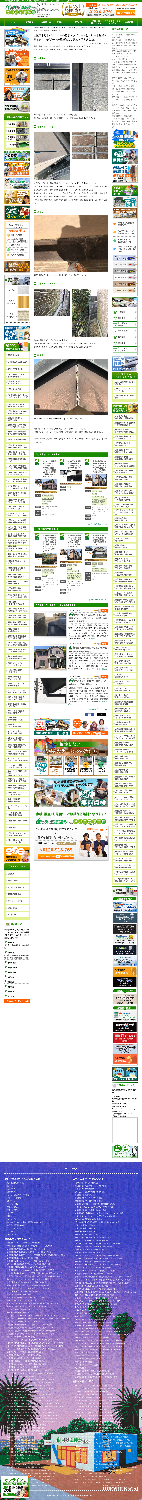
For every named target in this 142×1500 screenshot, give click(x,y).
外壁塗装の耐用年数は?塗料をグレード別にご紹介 (18, 446)
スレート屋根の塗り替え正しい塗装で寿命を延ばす (18, 644)
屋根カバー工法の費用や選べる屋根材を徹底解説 (17, 433)
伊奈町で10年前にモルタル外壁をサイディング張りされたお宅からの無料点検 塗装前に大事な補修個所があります (124, 109)
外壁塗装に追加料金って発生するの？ (122, 444)
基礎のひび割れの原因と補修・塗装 (122, 771)
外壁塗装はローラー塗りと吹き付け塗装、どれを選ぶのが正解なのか (31, 1382)
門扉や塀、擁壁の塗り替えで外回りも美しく (90, 1249)
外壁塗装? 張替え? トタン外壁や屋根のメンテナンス (93, 1274)
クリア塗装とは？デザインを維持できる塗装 (18, 487)
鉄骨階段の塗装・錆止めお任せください (17, 705)
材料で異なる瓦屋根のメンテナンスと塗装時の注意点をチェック (97, 1289)
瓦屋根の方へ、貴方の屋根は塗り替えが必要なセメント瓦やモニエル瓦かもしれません (105, 1292)
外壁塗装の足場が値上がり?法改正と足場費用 (125, 608)
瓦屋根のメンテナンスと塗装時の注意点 (17, 685)
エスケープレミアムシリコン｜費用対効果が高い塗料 (93, 1403)
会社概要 (129, 22)
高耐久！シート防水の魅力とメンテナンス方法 (17, 780)
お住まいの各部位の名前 (17, 439)
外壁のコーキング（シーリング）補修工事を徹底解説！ (94, 1268)
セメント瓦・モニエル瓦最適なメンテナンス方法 (17, 691)
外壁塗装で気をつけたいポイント (17, 562)
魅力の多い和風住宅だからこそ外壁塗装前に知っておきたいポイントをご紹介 (102, 1283)
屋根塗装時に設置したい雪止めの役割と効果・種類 (18, 623)
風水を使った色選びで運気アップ (126, 224)
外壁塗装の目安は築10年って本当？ (14, 382)
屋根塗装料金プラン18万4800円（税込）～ (90, 1201)
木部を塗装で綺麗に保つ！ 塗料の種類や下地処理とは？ (27, 1431)
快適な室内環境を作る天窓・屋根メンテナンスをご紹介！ (95, 1307)
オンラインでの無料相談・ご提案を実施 (124, 417)
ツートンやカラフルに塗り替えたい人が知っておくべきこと (127, 249)
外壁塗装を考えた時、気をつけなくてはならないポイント (27, 1355)
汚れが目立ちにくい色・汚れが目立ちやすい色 (127, 232)
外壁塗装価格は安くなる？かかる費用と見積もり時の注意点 (96, 1216)
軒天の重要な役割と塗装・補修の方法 (15, 589)
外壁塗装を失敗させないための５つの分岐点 (22, 1258)
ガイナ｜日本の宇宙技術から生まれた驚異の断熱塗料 (93, 1425)
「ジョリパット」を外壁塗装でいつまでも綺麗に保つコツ (27, 1397)
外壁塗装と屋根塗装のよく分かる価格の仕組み (91, 1186)
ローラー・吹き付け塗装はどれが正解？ (122, 696)
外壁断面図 (12, 827)
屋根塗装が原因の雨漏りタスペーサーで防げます (17, 651)
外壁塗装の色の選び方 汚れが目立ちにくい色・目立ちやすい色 (29, 1252)
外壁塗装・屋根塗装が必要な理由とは (20, 1294)
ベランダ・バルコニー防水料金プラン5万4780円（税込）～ (96, 1207)
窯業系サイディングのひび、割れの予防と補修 (124, 642)
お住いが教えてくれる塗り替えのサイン (16, 376)
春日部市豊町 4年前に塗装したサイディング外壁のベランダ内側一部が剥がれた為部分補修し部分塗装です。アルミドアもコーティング (124, 121)
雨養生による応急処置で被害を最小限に (124, 764)
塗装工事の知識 (13, 355)
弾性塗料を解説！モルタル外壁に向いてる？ (125, 846)
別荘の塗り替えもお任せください (125, 397)
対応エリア (11, 1216)
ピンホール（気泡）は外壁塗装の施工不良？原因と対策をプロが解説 (31, 1349)
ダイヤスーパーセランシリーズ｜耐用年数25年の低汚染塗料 (96, 1400)
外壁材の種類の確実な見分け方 (121, 519)
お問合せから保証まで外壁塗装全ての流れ (90, 1192)
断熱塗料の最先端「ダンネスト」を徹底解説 (125, 750)
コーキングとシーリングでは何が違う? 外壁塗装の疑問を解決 (29, 1385)
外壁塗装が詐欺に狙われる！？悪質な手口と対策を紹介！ (27, 1364)
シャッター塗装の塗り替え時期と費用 (15, 732)
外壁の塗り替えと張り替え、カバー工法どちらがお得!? (26, 1306)
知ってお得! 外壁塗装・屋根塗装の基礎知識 (22, 1291)
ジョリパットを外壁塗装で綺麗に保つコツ (125, 689)
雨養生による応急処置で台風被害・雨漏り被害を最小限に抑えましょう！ (33, 1443)
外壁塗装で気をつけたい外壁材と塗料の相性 (17, 834)
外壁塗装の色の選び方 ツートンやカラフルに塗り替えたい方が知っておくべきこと (36, 1255)
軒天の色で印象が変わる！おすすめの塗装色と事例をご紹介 (96, 1304)
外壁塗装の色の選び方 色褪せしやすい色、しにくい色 (26, 1249)
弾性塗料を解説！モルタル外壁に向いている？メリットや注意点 (29, 1479)
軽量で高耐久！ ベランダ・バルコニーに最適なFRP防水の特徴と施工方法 (33, 1416)
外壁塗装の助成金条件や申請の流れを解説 (124, 431)
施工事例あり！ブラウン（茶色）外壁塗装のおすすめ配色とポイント (31, 1473)
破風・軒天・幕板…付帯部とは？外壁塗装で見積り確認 (94, 1295)
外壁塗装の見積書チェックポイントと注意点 (125, 465)
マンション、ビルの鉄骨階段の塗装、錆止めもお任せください (97, 1328)
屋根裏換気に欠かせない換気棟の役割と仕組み (17, 787)
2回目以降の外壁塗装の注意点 (122, 546)
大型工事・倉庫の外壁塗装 (84, 1362)
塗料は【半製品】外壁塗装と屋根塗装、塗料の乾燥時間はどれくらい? (31, 1379)
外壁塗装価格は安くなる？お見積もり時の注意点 (18, 412)
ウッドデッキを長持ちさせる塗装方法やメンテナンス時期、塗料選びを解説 (101, 1334)
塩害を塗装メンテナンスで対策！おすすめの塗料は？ (26, 1428)
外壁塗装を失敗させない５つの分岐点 (124, 437)
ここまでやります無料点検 (113, 22)
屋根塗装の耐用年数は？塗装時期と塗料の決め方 (124, 785)
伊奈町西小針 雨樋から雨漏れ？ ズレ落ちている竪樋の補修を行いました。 (125, 99)
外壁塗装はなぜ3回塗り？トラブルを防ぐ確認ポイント (26, 1358)
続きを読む (93, 638)
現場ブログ (45, 28)
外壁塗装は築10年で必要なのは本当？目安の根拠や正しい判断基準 (30, 1270)
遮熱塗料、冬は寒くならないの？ (87, 1449)
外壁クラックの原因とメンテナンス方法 (16, 508)
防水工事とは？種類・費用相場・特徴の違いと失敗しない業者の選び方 (32, 1413)
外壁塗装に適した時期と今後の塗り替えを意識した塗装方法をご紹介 (31, 1328)
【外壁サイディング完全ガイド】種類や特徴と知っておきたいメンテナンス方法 (35, 1343)
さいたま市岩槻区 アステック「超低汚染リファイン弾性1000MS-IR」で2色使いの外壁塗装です (124, 61)
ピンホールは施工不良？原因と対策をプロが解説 (17, 535)
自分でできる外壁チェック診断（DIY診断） (22, 1300)
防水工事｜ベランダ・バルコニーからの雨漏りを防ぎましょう (97, 1255)
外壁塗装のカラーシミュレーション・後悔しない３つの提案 (28, 1261)
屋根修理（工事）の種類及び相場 (15, 419)
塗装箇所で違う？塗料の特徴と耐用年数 (123, 553)
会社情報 (10, 1213)
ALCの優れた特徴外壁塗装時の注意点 (15, 814)
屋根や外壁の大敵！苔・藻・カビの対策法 (123, 716)
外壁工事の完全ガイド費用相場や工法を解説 (16, 405)
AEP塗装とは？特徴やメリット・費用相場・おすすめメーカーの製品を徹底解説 (103, 1446)
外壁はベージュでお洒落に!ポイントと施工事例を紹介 (125, 825)
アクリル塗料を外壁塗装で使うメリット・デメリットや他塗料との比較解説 (101, 1437)
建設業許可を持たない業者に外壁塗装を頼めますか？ (26, 1222)
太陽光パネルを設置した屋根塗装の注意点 (124, 723)
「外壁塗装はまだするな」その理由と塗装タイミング (18, 396)
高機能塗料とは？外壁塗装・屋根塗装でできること (18, 548)
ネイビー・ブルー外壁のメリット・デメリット (124, 798)
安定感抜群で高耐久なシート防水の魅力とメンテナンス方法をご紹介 (31, 1422)
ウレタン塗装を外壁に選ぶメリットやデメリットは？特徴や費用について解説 (102, 1440)
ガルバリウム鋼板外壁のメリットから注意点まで (124, 533)
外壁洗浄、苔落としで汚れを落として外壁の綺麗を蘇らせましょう (98, 1349)
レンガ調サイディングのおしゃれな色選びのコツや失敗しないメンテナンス (33, 1340)
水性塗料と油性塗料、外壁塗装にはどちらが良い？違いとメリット (98, 1461)
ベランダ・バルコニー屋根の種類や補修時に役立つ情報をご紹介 (29, 1410)
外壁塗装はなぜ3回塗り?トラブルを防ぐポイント (17, 569)
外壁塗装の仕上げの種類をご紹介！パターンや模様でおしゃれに (29, 1485)
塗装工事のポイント (15, 369)
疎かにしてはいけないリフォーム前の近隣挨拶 (124, 492)
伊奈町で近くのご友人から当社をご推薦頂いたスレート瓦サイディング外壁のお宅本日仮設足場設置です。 (88, 618)
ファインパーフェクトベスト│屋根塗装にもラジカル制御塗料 (96, 1388)
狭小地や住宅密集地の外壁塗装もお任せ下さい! (17, 657)
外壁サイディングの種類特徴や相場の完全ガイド (17, 521)
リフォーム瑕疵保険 (14, 1198)
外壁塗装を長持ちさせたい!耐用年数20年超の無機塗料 (125, 580)
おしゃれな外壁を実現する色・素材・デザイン (125, 791)
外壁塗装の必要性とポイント (85, 1228)
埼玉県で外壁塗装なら (16, 887)
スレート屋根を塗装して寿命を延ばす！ (89, 1359)
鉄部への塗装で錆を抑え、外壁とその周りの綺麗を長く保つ (96, 1325)
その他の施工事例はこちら (98, 524)
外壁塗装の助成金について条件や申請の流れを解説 (93, 1261)
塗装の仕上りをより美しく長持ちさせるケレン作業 (18, 542)
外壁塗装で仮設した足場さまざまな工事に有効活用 (125, 601)
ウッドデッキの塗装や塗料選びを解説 (16, 719)
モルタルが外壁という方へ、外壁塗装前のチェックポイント (96, 1476)
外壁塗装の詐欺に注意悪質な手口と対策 (123, 478)
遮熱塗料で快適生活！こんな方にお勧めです (90, 1410)
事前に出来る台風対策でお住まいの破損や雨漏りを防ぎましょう (29, 1440)
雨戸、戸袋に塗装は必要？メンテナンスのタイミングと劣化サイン (98, 1346)
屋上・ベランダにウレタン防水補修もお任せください (18, 773)
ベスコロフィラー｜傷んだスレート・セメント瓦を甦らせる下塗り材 (99, 1397)
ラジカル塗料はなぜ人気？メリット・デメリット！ (125, 873)
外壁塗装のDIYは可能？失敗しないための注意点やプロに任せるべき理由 (32, 1303)
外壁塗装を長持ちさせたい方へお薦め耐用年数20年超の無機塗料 (97, 1464)
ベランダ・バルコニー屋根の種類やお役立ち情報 (18, 753)
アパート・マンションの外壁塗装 (87, 1365)
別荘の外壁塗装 (80, 1368)
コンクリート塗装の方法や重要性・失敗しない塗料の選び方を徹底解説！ (100, 1343)
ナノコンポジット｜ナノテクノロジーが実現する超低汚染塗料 (97, 1413)
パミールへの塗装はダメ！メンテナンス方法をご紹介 (125, 737)
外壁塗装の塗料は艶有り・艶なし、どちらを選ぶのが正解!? (96, 1458)
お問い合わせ (13, 908)
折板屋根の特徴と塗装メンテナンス (14, 678)
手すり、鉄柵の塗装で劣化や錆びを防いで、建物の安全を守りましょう (100, 1331)
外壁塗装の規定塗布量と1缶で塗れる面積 (124, 703)
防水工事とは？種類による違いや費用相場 (18, 759)
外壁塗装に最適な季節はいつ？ (17, 460)
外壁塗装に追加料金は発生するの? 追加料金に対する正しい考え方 (98, 1265)
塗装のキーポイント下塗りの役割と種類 (122, 560)
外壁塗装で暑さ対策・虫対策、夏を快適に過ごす (92, 1371)
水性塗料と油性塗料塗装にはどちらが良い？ (124, 662)
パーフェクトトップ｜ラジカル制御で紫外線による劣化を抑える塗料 (99, 1385)
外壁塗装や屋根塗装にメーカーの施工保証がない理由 (125, 587)
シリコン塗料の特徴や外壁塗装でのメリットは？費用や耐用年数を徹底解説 (101, 1434)
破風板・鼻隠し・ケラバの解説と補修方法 (18, 582)
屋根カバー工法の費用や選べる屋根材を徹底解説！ (93, 1240)
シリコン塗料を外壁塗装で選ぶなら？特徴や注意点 (18, 480)
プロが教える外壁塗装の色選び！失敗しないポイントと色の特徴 (29, 1246)
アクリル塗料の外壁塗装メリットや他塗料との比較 (18, 467)
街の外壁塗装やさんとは (15, 1183)
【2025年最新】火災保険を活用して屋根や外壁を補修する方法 (97, 1222)
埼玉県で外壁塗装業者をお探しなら (19, 1225)
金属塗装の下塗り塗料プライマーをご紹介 (123, 567)
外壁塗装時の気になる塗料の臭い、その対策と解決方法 (26, 1282)
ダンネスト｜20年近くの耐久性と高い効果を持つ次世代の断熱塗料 (98, 1422)
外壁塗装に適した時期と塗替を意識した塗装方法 (17, 453)
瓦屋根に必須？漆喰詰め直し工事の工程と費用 (91, 1286)
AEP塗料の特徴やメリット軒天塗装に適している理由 (125, 880)
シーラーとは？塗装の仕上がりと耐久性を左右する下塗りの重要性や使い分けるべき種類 (106, 1467)
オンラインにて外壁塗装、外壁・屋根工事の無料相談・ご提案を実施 (99, 1258)
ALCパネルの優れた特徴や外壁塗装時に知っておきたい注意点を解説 (31, 1388)
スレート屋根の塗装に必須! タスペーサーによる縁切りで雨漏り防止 (31, 1373)
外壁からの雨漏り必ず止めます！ (87, 1225)
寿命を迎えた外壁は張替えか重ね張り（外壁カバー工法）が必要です (99, 1243)
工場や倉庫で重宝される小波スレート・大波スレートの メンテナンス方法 (33, 1403)
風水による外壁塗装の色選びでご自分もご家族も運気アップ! (28, 1264)
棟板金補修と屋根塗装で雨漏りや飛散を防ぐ (17, 746)
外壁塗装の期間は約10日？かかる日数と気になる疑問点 (26, 1267)
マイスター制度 (12, 1204)
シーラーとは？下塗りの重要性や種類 (123, 574)
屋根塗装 (17, 131)
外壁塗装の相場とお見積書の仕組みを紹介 (124, 458)
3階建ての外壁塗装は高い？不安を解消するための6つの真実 (28, 1285)
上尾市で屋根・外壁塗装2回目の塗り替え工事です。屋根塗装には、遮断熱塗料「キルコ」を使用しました (124, 90)
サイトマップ (13, 915)
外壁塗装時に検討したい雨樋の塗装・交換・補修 (17, 616)
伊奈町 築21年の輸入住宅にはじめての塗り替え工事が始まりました (124, 80)
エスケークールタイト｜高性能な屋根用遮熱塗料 (92, 1406)
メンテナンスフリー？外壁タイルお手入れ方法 (124, 669)
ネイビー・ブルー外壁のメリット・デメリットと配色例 (26, 1458)
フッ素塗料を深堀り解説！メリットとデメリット (125, 839)
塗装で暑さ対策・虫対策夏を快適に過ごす (17, 494)
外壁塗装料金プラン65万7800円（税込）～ (90, 1198)
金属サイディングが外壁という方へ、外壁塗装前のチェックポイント (99, 1482)
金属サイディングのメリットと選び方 (15, 664)
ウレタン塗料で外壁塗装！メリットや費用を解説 (18, 474)
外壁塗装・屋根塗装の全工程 (85, 1195)
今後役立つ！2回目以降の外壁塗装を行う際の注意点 (93, 1246)
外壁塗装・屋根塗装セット (17, 138)
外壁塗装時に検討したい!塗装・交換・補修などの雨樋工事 (95, 1313)
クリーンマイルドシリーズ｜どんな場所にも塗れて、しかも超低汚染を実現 (101, 1428)
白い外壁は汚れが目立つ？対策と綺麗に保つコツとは (125, 819)
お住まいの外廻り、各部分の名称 (19, 1309)
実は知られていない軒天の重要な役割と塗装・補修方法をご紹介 (97, 1301)
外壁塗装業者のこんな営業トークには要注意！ (125, 621)
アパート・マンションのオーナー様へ (124, 390)
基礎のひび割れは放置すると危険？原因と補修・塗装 (26, 1446)
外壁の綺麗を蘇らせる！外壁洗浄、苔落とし (124, 710)
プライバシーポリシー (16, 901)
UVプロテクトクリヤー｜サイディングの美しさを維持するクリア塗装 (99, 1419)
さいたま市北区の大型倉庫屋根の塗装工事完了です (124, 36)
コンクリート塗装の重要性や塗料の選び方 (16, 739)
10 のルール (11, 1201)
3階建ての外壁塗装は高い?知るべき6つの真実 (125, 505)
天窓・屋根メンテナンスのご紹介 (16, 603)
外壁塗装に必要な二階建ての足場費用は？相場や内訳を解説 (96, 1377)
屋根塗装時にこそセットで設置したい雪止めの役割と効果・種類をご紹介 (100, 1316)
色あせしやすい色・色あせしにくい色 (125, 241)
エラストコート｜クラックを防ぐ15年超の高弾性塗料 (94, 1416)
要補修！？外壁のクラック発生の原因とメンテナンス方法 (27, 1337)
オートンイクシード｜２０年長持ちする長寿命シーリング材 (96, 1431)
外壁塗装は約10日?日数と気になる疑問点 (123, 485)
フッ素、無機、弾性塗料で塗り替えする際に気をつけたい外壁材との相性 (33, 1400)
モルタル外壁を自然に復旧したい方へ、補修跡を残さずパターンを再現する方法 (35, 1346)
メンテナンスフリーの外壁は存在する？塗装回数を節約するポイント (31, 1315)
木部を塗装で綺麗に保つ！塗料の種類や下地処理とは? (125, 730)
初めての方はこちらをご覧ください (87, 1183)
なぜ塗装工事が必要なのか (18, 362)
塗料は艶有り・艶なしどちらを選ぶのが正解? (124, 655)
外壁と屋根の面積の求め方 (18, 821)
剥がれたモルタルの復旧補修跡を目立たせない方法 (18, 528)
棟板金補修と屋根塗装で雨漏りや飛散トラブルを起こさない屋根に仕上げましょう (36, 1406)
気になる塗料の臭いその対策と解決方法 (122, 499)
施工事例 (29, 22)
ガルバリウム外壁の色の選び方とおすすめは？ (23, 1321)
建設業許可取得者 (14, 894)
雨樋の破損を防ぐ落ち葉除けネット (14, 630)
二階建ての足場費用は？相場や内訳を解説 (124, 614)
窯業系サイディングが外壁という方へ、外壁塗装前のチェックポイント (100, 1479)
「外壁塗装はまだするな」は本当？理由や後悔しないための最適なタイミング (34, 1273)
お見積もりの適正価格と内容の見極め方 (124, 471)
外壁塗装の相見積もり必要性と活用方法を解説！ (125, 451)
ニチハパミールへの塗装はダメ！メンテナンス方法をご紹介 (28, 1434)
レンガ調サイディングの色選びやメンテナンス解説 (18, 514)
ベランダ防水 (17, 145)
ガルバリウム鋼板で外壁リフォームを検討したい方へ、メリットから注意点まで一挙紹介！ (39, 1318)
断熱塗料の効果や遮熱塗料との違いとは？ (124, 744)
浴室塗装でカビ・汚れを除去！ (15, 725)
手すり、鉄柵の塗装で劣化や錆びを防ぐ (16, 712)
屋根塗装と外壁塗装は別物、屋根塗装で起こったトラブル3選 (28, 1370)
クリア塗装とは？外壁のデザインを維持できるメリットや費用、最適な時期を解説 (104, 1443)
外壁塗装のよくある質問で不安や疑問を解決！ (125, 424)
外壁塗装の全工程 (14, 389)
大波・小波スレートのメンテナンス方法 (16, 841)
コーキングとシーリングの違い (18, 807)
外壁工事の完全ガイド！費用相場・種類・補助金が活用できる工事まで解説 (33, 1276)
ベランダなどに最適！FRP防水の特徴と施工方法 (18, 766)
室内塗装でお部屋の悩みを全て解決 (87, 1252)
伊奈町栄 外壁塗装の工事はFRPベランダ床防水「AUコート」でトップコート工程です (124, 53)
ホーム (13, 22)
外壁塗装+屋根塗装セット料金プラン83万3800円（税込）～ (96, 1204)
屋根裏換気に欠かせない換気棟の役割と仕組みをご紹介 (26, 1425)
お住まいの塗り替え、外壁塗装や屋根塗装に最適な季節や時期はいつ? (31, 1331)
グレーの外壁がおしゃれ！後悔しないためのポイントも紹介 (28, 1461)
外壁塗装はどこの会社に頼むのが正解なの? (22, 1376)
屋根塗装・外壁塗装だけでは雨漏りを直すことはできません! (28, 1288)
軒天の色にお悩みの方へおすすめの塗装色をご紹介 (18, 596)
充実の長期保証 (12, 1207)
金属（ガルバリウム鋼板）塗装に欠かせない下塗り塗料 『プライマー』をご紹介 (103, 1473)
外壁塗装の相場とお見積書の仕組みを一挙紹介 (91, 1210)
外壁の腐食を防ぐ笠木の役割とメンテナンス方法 (18, 610)
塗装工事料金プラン (96, 22)
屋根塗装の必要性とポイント (85, 1231)
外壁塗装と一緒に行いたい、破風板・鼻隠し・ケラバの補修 (96, 1298)
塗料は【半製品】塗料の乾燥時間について (17, 800)
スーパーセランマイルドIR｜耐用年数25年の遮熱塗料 (94, 1394)
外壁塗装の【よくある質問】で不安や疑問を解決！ (25, 1243)
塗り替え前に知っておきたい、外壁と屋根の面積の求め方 (27, 1391)
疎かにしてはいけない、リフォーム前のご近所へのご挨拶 (27, 1279)
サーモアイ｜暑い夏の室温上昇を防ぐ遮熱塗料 (91, 1391)
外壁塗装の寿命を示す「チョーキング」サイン (17, 501)
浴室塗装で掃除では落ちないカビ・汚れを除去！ (92, 1337)
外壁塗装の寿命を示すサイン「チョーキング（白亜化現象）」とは (30, 1334)
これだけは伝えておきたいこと (18, 1195)
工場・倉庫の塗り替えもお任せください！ (125, 383)
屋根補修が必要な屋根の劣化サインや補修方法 (17, 637)
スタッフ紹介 (13, 880)
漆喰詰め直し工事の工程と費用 (122, 682)
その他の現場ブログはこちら (97, 709)
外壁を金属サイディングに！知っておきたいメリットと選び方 (97, 1271)
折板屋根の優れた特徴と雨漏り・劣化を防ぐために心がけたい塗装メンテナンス (103, 1277)
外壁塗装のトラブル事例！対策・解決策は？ (125, 778)
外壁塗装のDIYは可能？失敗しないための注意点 (124, 628)
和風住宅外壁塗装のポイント (122, 676)
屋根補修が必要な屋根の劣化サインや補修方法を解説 (93, 1322)
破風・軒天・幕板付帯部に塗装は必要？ (16, 576)
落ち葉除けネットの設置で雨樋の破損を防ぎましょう (93, 1319)
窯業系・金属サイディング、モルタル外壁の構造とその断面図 (29, 1394)
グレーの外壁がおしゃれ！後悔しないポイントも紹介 (125, 805)
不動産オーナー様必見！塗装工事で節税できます (124, 594)
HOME (36, 28)
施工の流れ (79, 22)
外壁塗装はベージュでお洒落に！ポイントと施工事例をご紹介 (29, 1470)
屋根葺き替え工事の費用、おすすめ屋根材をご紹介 (93, 1237)
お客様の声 (46, 22)
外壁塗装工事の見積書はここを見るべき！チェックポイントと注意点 (99, 1213)
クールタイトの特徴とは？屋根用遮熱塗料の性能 (125, 866)
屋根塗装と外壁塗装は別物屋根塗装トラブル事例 (18, 555)
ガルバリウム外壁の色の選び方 (122, 539)
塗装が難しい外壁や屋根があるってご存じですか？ (125, 635)
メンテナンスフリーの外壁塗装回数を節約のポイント (125, 526)
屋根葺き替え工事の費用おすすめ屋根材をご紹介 (17, 426)
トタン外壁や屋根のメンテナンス (15, 671)
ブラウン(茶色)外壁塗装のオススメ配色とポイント (125, 832)
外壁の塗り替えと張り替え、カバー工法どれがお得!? (124, 512)
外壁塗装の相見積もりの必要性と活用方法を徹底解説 (26, 1361)
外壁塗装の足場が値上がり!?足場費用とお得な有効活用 (94, 1374)
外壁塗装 (17, 124)
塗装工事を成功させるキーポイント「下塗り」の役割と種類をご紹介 (99, 1470)
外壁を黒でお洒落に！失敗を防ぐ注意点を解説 (124, 812)
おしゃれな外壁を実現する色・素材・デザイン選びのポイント (29, 1455)
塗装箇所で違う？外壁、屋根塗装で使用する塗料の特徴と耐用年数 (98, 1452)
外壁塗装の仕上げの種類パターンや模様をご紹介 (124, 853)
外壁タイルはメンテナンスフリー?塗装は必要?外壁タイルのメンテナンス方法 (102, 1280)
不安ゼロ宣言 (12, 1210)
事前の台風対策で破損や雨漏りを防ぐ (122, 757)
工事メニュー (63, 22)
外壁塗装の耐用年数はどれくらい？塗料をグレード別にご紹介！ (29, 1325)
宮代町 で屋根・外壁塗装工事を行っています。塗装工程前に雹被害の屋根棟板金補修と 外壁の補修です (124, 44)
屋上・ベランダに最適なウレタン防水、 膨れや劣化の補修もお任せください (34, 1419)
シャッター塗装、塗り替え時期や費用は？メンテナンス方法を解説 (98, 1340)
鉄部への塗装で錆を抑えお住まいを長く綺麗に (17, 698)
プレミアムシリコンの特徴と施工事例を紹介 (123, 859)
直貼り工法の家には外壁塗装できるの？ (122, 648)
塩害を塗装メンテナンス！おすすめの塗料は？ (18, 793)
